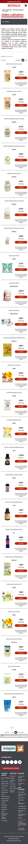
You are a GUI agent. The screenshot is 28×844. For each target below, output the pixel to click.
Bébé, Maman (4, 792)
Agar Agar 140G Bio (14, 283)
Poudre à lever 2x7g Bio (14, 365)
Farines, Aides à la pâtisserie (18, 9)
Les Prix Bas (4, 820)
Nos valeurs (21, 800)
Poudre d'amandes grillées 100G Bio (14, 201)
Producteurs (13, 784)
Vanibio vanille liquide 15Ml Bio (14, 475)
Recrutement (21, 792)
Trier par (3, 60)
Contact (20, 817)
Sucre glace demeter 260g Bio (14, 639)
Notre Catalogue (14, 788)
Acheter (21, 78)
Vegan (2, 811)
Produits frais (4, 785)
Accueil (3, 9)
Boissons (3, 788)
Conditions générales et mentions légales (13, 836)
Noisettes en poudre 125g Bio (14, 64)
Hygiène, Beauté (5, 798)
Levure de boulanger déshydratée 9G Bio (14, 338)
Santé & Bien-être (5, 796)
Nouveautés (4, 805)
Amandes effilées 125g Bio (14, 91)
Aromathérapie (5, 800)
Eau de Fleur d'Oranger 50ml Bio (14, 502)
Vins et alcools (4, 790)
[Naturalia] (14, 5)
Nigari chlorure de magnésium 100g (14, 694)
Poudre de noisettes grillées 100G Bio (14, 228)
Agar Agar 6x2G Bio (14, 310)
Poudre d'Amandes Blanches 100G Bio (14, 119)
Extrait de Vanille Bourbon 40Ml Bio (14, 447)
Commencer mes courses (14, 1)
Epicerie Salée (4, 781)
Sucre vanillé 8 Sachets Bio (14, 584)
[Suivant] (16, 728)
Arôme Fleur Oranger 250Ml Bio (14, 529)
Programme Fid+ (22, 806)
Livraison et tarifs (22, 808)
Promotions (4, 809)
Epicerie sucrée (9, 9)
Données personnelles (13, 838)
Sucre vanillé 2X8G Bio (14, 611)
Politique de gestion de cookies (14, 840)
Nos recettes (13, 786)
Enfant (3, 794)
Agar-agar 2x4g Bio (14, 255)
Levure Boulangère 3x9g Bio (14, 392)
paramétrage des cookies (11, 768)
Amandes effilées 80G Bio (14, 173)
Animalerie (4, 807)
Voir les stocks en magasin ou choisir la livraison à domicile (21, 83)
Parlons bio (12, 776)
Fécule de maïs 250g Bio (14, 666)
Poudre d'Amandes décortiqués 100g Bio (14, 146)
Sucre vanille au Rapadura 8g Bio (14, 557)
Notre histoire (21, 797)
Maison (3, 803)
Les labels (12, 778)
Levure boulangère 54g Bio (14, 420)
